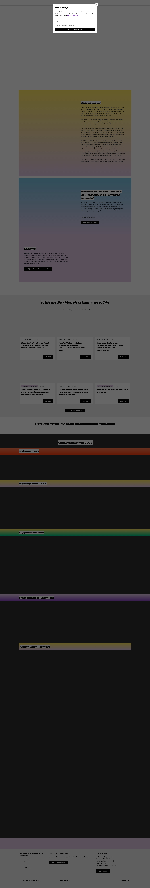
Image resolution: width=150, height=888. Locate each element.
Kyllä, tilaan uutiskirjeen (75, 29)
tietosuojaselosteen (72, 15)
